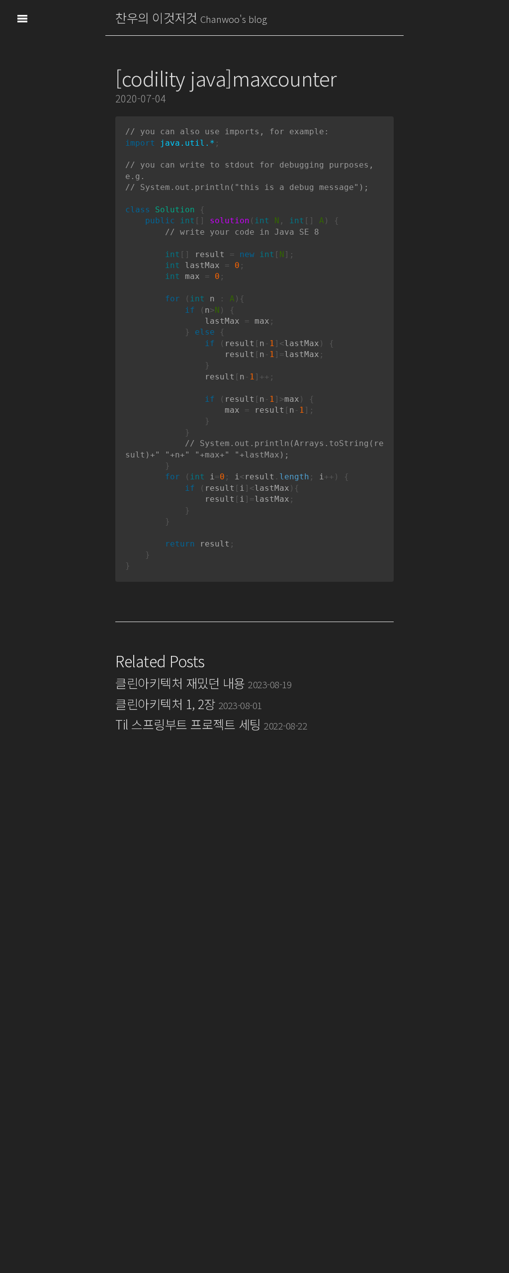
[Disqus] (254, 886)
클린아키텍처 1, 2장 (188, 704)
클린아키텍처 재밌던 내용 (203, 683)
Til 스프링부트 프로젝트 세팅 (211, 724)
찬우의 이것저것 (156, 17)
